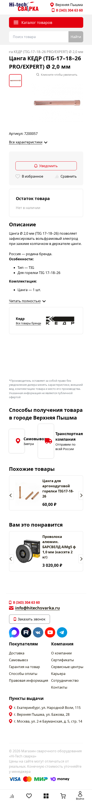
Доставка (16, 653)
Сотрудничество (65, 680)
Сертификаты (62, 660)
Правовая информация (28, 680)
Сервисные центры (67, 666)
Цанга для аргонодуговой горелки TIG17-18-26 (58, 489)
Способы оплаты (23, 673)
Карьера (58, 673)
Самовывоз (18, 660)
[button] (11, 495)
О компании (61, 653)
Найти (76, 36)
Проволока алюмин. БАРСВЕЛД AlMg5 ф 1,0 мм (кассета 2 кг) (59, 547)
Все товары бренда (28, 323)
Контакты (59, 687)
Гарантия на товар (24, 666)
